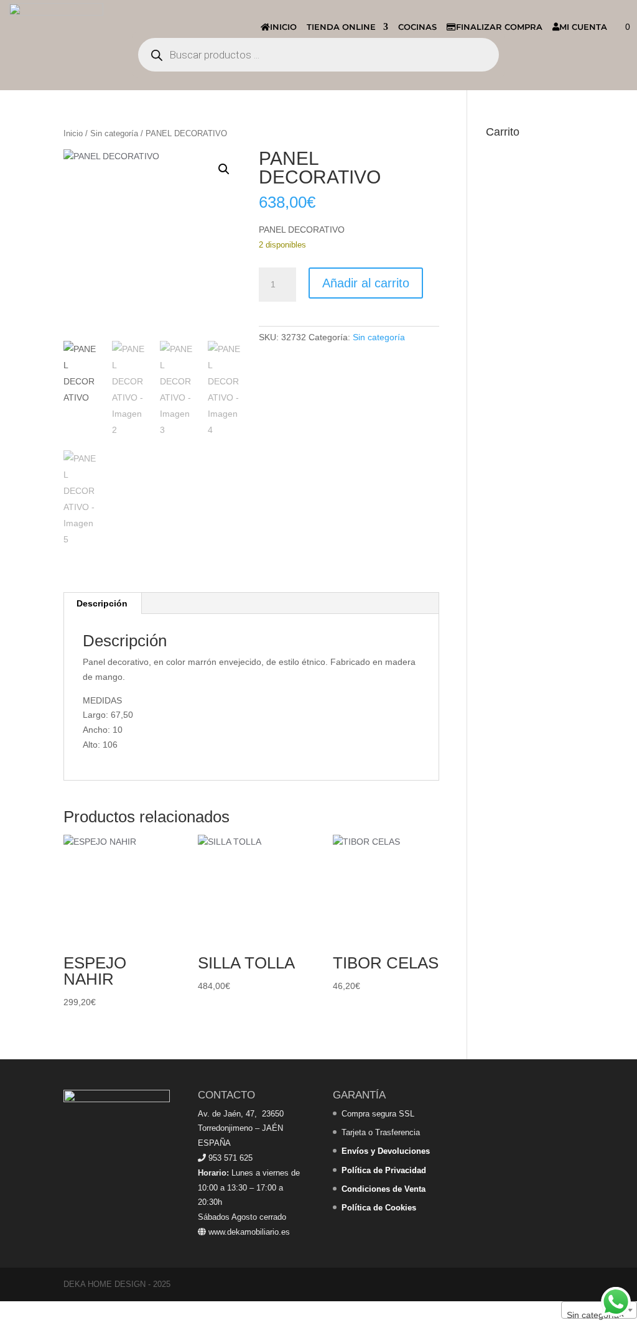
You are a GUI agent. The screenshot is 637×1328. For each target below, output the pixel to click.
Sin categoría (114, 133)
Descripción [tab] (102, 603)
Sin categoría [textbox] (595, 1315)
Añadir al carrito (365, 283)
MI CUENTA (583, 27)
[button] (224, 169)
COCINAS (417, 27)
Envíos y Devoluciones (386, 1151)
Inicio (73, 133)
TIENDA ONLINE (341, 27)
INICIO (283, 27)
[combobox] (599, 1310)
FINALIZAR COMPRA (499, 27)
